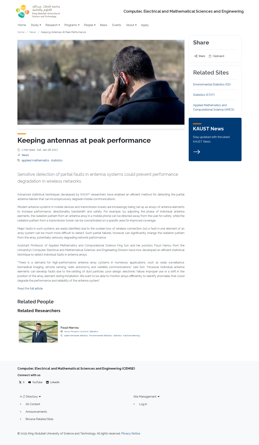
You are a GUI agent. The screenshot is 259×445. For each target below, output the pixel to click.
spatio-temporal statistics (76, 335)
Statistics (94, 331)
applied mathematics (35, 160)
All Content (33, 404)
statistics (57, 160)
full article (36, 288)
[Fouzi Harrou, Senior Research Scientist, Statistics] (38, 332)
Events (116, 25)
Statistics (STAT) (204, 94)
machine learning (131, 335)
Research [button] (51, 25)
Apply (145, 25)
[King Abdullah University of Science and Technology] (37, 11)
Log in (143, 404)
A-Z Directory (29, 396)
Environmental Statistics (100, 335)
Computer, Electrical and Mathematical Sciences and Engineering (184, 11)
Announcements (36, 411)
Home (22, 25)
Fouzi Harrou (70, 327)
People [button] (88, 25)
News (103, 25)
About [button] (130, 25)
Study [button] (35, 25)
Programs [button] (70, 25)
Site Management (144, 396)
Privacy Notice (130, 433)
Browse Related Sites (39, 419)
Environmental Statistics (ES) (212, 84)
